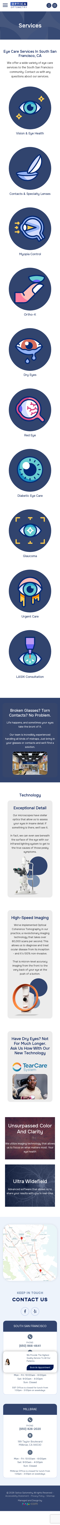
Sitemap (50, 1496)
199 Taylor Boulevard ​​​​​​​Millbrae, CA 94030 (30, 1443)
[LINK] (12, 87)
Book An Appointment (40, 1367)
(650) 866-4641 (30, 1346)
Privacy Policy (37, 1496)
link (5, 1225)
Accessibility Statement (17, 1496)
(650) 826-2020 (30, 1429)
